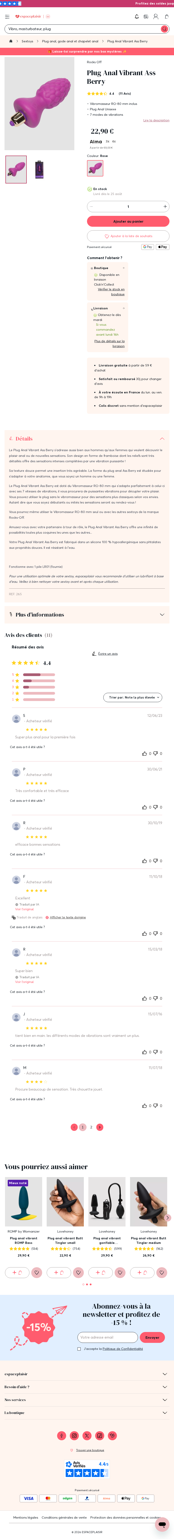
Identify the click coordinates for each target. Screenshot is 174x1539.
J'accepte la (113, 1349)
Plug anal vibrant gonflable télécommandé (107, 1240)
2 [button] (91, 1127)
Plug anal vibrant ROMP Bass (23, 1240)
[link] (146, 16)
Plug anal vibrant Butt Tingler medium (148, 1240)
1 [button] (83, 1127)
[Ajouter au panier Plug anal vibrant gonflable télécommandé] (100, 1272)
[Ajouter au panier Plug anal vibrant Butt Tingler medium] (142, 1272)
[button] (137, 16)
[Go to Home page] (32, 16)
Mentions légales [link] (25, 1517)
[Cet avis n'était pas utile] (155, 753)
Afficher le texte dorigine (68, 917)
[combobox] (133, 697)
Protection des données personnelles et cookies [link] (125, 1517)
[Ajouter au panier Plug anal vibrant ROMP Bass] (17, 1272)
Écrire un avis (108, 654)
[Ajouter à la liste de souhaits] (36, 1272)
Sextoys (28, 41)
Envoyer (152, 1337)
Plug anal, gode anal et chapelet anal (70, 41)
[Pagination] (16, 169)
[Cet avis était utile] (144, 753)
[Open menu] (7, 16)
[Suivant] (167, 1217)
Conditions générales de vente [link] (64, 1517)
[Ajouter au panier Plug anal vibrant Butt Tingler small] (59, 1272)
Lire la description (156, 120)
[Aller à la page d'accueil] (11, 41)
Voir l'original (24, 909)
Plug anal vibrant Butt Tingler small (65, 1240)
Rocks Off (94, 62)
